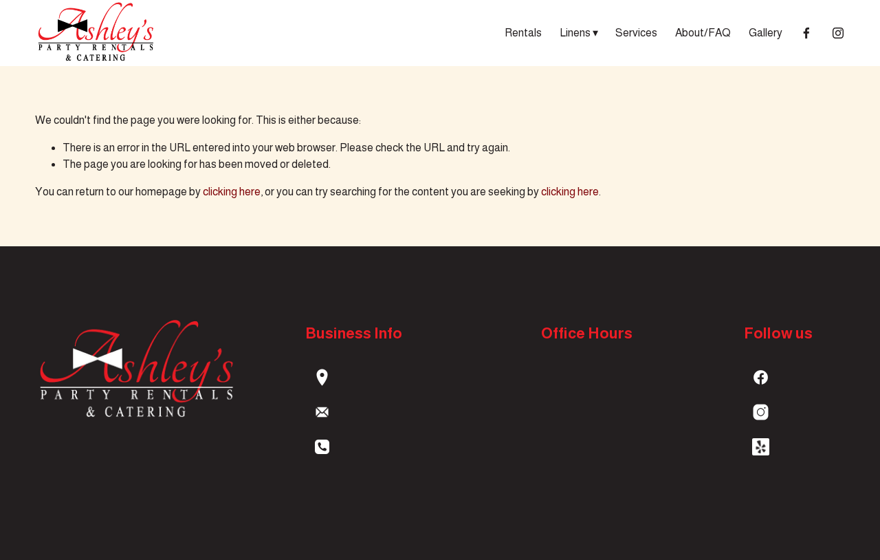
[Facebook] (806, 33)
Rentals (523, 33)
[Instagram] (838, 33)
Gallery (765, 33)
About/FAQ (703, 33)
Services (636, 33)
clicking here (232, 191)
